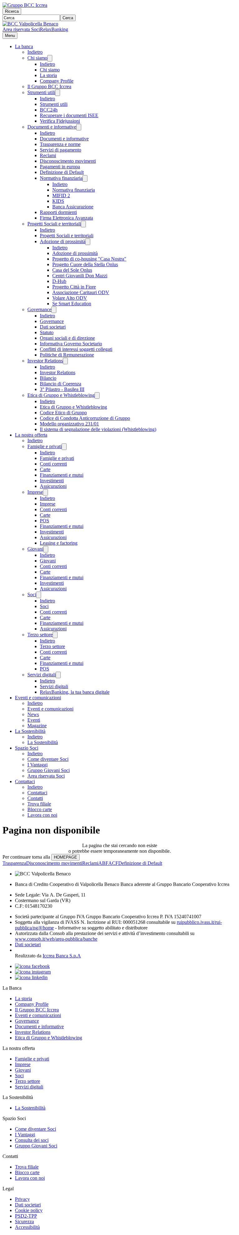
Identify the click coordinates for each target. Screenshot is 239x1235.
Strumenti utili (41, 92)
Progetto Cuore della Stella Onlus (85, 264)
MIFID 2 (61, 195)
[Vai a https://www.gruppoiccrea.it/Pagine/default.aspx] (24, 5)
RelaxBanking (54, 29)
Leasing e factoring (58, 543)
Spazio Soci (26, 748)
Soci (31, 594)
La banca (24, 46)
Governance (39, 309)
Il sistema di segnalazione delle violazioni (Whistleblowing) (98, 429)
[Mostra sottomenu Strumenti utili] (57, 92)
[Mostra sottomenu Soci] (38, 595)
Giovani (35, 549)
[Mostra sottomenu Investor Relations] (65, 361)
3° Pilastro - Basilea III (62, 389)
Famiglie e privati (44, 446)
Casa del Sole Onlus (72, 270)
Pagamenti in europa (60, 166)
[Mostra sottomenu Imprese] (45, 492)
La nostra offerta (31, 435)
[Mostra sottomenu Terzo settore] (55, 635)
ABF (103, 863)
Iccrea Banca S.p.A (62, 955)
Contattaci (25, 781)
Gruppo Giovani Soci (48, 770)
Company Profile (56, 81)
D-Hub (59, 281)
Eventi (33, 720)
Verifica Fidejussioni (60, 121)
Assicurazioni (53, 486)
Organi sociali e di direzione (67, 338)
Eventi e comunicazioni (38, 697)
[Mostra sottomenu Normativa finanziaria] (84, 178)
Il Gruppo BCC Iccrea (49, 86)
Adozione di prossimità (62, 241)
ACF (113, 863)
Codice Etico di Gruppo (63, 412)
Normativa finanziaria (61, 178)
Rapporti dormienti (58, 212)
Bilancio (48, 378)
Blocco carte (39, 809)
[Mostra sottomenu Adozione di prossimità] (87, 241)
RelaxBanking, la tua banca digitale (75, 692)
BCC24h (49, 109)
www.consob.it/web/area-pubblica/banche (56, 939)
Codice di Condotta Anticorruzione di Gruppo (85, 418)
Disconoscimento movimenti (68, 161)
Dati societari (53, 326)
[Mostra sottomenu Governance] (53, 309)
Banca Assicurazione (72, 206)
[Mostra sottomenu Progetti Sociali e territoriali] (83, 224)
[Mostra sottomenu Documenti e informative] (78, 127)
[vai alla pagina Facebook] (32, 966)
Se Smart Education (71, 303)
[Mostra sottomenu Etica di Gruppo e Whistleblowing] (97, 395)
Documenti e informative (51, 126)
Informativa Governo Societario (71, 343)
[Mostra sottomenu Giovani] (45, 549)
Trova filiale (39, 803)
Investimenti (52, 480)
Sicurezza (24, 1221)
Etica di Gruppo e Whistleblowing (61, 395)
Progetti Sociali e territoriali (54, 223)
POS (44, 520)
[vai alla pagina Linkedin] (31, 977)
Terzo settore (40, 634)
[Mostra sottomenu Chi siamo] (49, 58)
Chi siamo (37, 58)
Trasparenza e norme (60, 144)
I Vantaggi (37, 764)
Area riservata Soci (21, 29)
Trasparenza (14, 863)
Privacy (22, 1199)
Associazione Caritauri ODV (80, 292)
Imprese (35, 492)
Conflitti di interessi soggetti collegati (76, 349)
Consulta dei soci (32, 1140)
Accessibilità (27, 1227)
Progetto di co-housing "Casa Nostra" (89, 258)
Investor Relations (45, 360)
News (33, 714)
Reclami (48, 155)
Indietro (35, 52)
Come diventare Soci (47, 759)
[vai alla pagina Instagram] (33, 971)
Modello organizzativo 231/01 (69, 423)
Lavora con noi (42, 815)
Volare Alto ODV (69, 298)
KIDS (58, 201)
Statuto (47, 332)
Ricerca (12, 11)
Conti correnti (53, 463)
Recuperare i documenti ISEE (69, 115)
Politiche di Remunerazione (67, 354)
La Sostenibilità (30, 731)
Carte (45, 469)
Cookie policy (29, 1210)
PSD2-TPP (26, 1216)
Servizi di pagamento (60, 149)
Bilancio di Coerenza (60, 383)
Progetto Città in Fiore (74, 286)
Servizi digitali (41, 674)
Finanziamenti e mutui (61, 475)
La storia (48, 75)
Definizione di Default (62, 172)
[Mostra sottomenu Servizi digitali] (58, 675)
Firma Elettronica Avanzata (66, 217)
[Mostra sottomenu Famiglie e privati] (64, 446)
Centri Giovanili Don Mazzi (79, 275)
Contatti (35, 798)
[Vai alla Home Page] (30, 23)
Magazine (37, 725)
